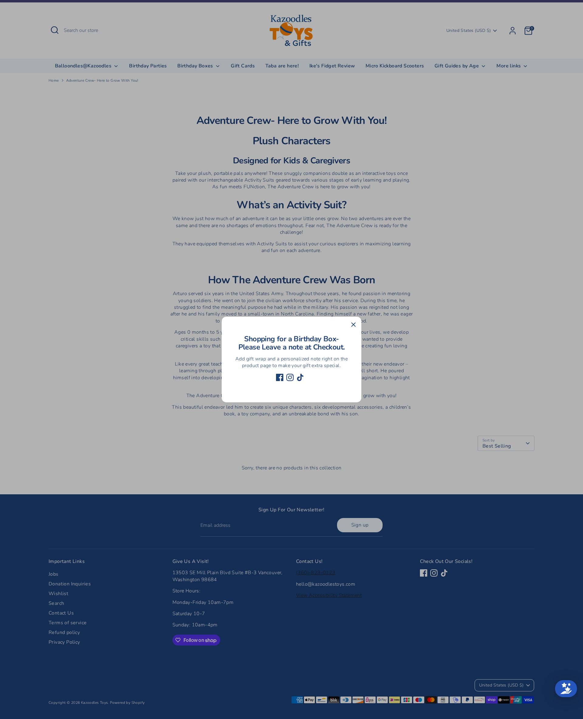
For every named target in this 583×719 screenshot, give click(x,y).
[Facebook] (279, 377)
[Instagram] (290, 377)
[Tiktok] (300, 377)
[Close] (353, 324)
